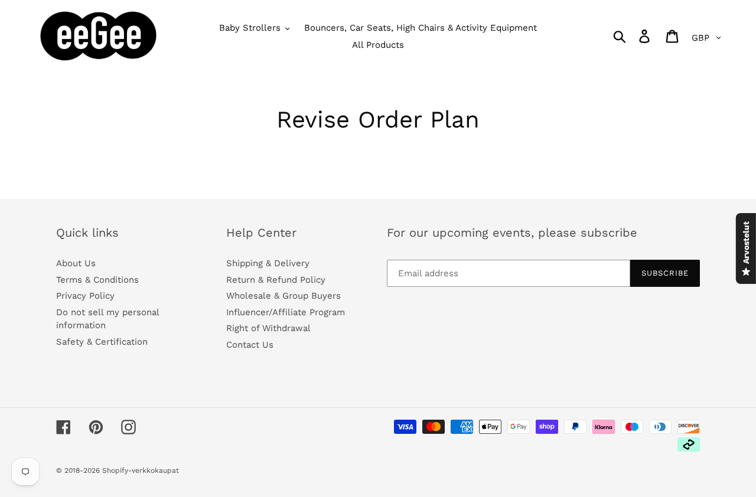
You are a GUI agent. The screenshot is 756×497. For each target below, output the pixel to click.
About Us (76, 263)
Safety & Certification (102, 341)
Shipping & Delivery (267, 263)
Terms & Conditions (97, 279)
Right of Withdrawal (268, 328)
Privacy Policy (85, 295)
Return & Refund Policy (275, 279)
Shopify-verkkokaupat (140, 470)
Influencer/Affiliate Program (285, 312)
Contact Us (249, 344)
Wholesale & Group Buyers (283, 295)
